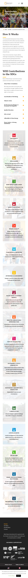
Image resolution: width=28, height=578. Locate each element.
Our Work (6, 525)
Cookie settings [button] (11, 575)
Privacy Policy (8, 564)
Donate (6, 524)
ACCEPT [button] (18, 575)
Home (6, 29)
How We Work (7, 527)
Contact (6, 529)
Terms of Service (20, 564)
